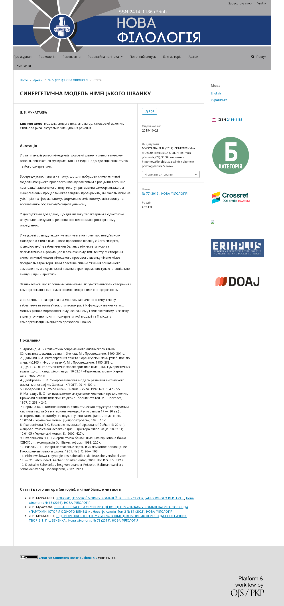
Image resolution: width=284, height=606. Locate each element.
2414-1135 (234, 119)
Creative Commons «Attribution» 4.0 (68, 558)
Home (24, 80)
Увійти (261, 3)
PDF (151, 111)
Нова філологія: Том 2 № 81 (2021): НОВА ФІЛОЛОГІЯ (132, 511)
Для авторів (172, 56)
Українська (219, 100)
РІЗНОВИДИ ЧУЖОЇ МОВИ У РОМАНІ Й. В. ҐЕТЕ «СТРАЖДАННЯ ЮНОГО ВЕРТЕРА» (120, 498)
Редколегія (47, 56)
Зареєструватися (240, 3)
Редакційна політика (104, 56)
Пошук (260, 56)
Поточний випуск (143, 56)
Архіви (193, 56)
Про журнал (22, 56)
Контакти (23, 65)
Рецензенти (72, 56)
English (216, 93)
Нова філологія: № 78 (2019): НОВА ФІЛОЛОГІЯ (103, 520)
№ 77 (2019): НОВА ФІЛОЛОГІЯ (68, 80)
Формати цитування (159, 174)
